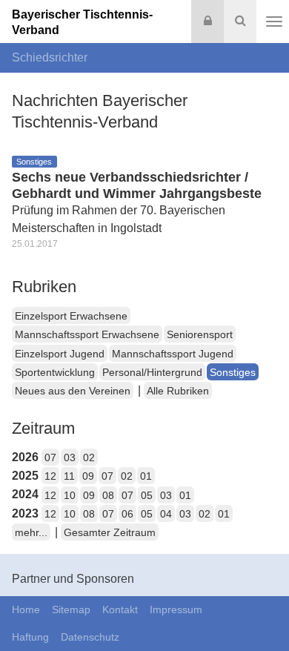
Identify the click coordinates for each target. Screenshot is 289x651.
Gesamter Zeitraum (110, 532)
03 (70, 457)
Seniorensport (200, 334)
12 (50, 476)
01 (146, 476)
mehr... (31, 532)
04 (166, 514)
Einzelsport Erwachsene (71, 316)
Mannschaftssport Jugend (172, 354)
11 (69, 476)
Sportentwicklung (55, 372)
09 (88, 476)
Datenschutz (90, 637)
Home (26, 609)
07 (50, 457)
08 (108, 495)
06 (127, 514)
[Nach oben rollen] (259, 609)
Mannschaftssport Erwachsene (87, 334)
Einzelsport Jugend (59, 354)
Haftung (30, 637)
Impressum (176, 609)
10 (70, 495)
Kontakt (120, 609)
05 (147, 495)
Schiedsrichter (49, 57)
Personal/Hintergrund (152, 372)
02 (89, 457)
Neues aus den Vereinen (72, 391)
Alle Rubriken (178, 391)
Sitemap (71, 609)
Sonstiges (233, 372)
